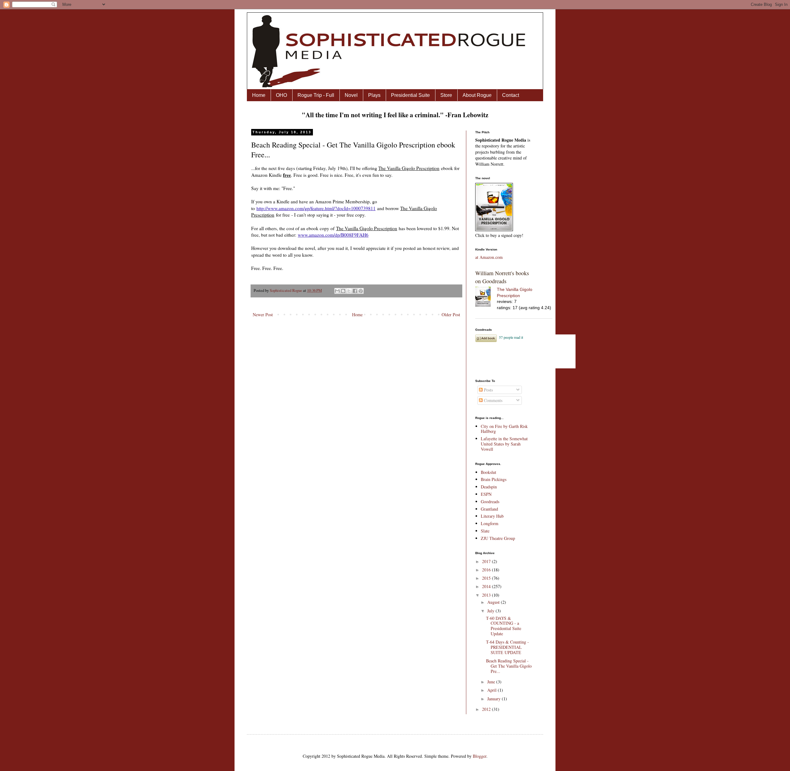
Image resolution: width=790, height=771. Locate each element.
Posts (488, 390)
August (494, 602)
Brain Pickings (493, 479)
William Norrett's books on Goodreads (502, 276)
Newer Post (263, 314)
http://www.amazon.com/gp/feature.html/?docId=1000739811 (316, 208)
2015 (487, 578)
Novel (351, 95)
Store (446, 95)
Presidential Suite (410, 95)
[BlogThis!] (343, 291)
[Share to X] (349, 291)
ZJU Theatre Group (498, 538)
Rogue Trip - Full (315, 95)
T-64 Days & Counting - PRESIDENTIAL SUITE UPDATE (507, 647)
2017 (487, 561)
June (491, 682)
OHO (281, 95)
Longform (489, 523)
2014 (487, 586)
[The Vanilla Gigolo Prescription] (486, 298)
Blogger (479, 756)
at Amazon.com (489, 257)
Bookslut (488, 472)
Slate (485, 531)
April (492, 690)
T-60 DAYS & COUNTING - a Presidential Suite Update (503, 625)
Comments (492, 400)
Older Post (451, 314)
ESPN (486, 494)
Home (258, 95)
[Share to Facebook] (355, 291)
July (491, 611)
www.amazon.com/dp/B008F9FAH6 (333, 235)
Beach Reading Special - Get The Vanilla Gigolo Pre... (509, 666)
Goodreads (490, 501)
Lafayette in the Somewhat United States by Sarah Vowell (504, 444)
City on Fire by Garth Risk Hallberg (504, 428)
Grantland (489, 509)
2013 (487, 595)
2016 (487, 570)
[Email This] (337, 291)
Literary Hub (492, 516)
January (494, 699)
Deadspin (489, 487)
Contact (510, 95)
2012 (487, 709)
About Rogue (477, 95)
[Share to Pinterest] (361, 291)
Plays (374, 95)
